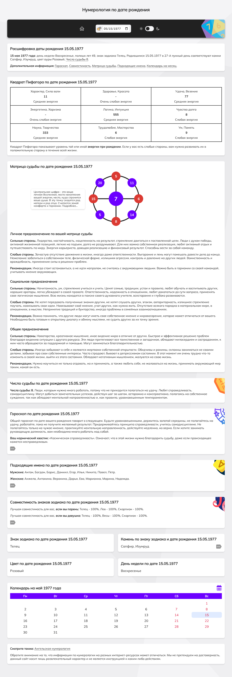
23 (25, 626)
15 (207, 615)
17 (55, 621)
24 (55, 626)
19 (116, 621)
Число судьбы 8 (77, 59)
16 (25, 621)
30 (25, 632)
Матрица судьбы (104, 66)
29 (207, 626)
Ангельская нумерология (52, 648)
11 (86, 615)
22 (207, 621)
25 (86, 626)
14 (177, 615)
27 (146, 626)
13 (146, 615)
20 (146, 621)
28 (177, 626)
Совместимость (80, 66)
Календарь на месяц (161, 66)
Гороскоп (61, 66)
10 (55, 615)
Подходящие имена (131, 66)
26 (116, 626)
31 (55, 632)
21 (177, 621)
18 (86, 621)
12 (116, 615)
